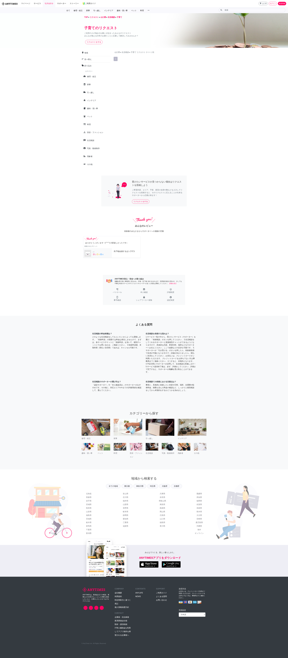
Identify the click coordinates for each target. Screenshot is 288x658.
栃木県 (88, 522)
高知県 (199, 497)
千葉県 (88, 530)
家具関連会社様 (121, 621)
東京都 (127, 486)
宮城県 (88, 504)
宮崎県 (199, 519)
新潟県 (88, 533)
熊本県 (199, 512)
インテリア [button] (108, 10)
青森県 (88, 497)
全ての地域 (113, 486)
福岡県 (199, 501)
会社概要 (118, 593)
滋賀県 (125, 526)
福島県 (88, 515)
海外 (199, 530)
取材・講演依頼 (121, 624)
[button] (263, 3)
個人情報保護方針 (122, 607)
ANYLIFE (139, 593)
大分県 (199, 515)
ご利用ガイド (161, 593)
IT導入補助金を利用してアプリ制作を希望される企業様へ (123, 631)
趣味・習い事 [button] (122, 10)
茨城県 (88, 519)
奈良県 (162, 497)
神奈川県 (139, 486)
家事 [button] (88, 10)
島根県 (162, 508)
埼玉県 (152, 486)
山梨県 (125, 504)
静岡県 (125, 515)
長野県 (125, 508)
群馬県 (88, 526)
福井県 (125, 501)
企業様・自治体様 (122, 617)
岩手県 (88, 501)
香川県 (162, 526)
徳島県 (162, 522)
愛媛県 (199, 494)
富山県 (125, 494)
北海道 (88, 494)
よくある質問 (161, 596)
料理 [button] (142, 10)
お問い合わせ (161, 600)
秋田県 (88, 508)
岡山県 (162, 512)
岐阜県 (125, 512)
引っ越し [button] (97, 10)
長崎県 (199, 508)
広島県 (162, 515)
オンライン (199, 533)
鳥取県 (162, 504)
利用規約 (118, 596)
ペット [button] (134, 10)
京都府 (176, 486)
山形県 (88, 512)
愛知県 (125, 519)
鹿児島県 (199, 522)
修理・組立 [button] (78, 10)
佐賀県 (199, 504)
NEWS (138, 596)
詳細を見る (173, 283)
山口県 (162, 519)
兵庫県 (162, 494)
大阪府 (164, 486)
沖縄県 (199, 526)
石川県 (125, 497)
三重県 (125, 522)
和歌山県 (162, 501)
